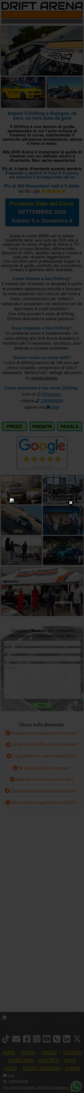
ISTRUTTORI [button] (20, 1060)
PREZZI (14, 426)
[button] (14, 1075)
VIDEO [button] (10, 1068)
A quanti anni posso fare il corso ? (44, 733)
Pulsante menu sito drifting (78, 14)
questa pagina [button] (44, 377)
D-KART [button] (73, 1068)
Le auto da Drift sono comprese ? (44, 744)
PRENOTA (42, 426)
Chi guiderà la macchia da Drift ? (44, 756)
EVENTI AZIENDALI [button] (42, 1068)
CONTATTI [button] (48, 1060)
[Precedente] (7, 51)
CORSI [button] (28, 1052)
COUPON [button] (72, 1052)
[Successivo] (76, 51)
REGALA (69, 426)
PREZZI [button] (49, 1052)
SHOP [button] (70, 1060)
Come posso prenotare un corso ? (44, 790)
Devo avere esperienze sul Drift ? (44, 802)
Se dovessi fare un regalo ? (44, 768)
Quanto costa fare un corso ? (44, 779)
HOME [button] (9, 1052)
